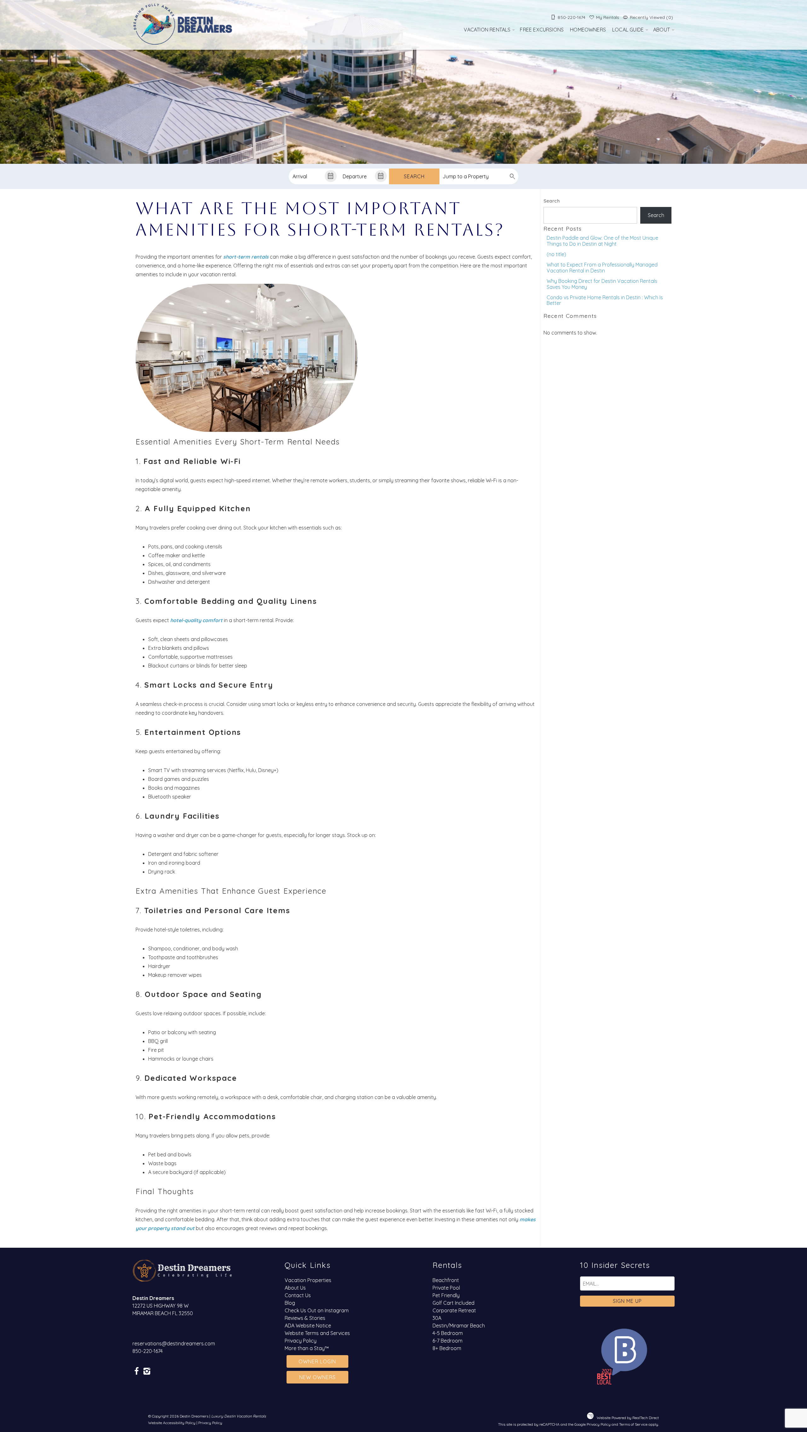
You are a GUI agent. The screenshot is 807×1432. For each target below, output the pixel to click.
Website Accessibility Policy (171, 1422)
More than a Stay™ (307, 1348)
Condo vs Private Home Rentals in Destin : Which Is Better (605, 300)
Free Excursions (542, 29)
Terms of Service (633, 1424)
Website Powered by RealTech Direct (628, 1417)
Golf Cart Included (453, 1303)
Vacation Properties (308, 1280)
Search (414, 176)
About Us (295, 1288)
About (661, 29)
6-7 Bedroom (447, 1340)
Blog (290, 1303)
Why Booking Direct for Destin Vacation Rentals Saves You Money (602, 284)
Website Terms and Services (317, 1333)
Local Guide (628, 29)
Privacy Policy (300, 1340)
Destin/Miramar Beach (459, 1325)
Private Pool (446, 1288)
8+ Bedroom (447, 1348)
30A (437, 1318)
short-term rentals (246, 257)
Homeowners (588, 29)
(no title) (556, 254)
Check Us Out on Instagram (317, 1310)
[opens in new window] (136, 1371)
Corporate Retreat (454, 1310)
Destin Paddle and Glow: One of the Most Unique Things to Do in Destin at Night (602, 241)
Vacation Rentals (487, 29)
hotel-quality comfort (196, 620)
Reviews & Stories (305, 1318)
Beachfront (446, 1280)
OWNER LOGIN (317, 1361)
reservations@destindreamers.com (173, 1343)
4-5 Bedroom (448, 1333)
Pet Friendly (446, 1295)
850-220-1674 (147, 1351)
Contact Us (298, 1295)
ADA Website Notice (308, 1325)
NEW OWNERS (317, 1377)
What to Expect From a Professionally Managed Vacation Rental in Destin (602, 267)
